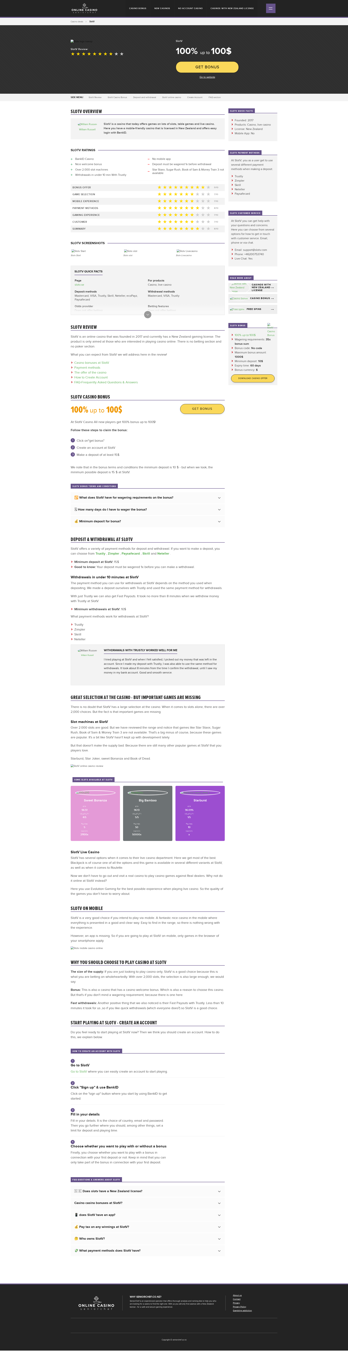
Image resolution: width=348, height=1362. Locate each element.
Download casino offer (253, 378)
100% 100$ (245, 335)
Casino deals (77, 21)
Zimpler (114, 554)
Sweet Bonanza (95, 800)
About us (237, 1295)
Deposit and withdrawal (144, 97)
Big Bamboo (148, 800)
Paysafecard (131, 554)
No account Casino (190, 8)
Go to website (207, 77)
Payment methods (87, 368)
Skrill (146, 554)
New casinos (162, 8)
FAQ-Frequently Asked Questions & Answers (106, 382)
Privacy (236, 1303)
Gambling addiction (242, 1310)
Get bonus (207, 67)
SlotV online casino (171, 97)
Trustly (101, 554)
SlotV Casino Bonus (117, 97)
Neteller (163, 554)
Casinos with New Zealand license (232, 8)
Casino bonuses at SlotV (91, 363)
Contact (237, 1299)
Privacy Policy (239, 1306)
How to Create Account (91, 377)
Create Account (194, 97)
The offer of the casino (90, 372)
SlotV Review (95, 97)
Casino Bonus (137, 8)
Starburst (200, 800)
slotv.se (79, 285)
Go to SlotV (79, 1071)
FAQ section (215, 97)
